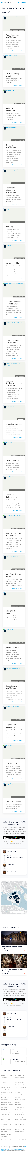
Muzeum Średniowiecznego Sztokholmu (14, 383)
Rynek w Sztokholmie (11, 146)
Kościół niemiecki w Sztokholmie (13, 302)
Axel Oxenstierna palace (13, 575)
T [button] (18, 898)
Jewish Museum (12, 647)
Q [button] (17, 900)
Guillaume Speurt (14, 489)
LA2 (17, 376)
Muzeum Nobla (12, 263)
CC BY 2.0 (22, 335)
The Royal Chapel (13, 801)
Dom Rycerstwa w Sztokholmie (13, 341)
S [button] (14, 899)
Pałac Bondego (12, 460)
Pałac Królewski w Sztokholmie (13, 36)
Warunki (7, 1147)
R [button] (16, 897)
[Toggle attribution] (25, 912)
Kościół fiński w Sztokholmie (12, 687)
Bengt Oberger (15, 528)
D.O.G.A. (16, 296)
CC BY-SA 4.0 (21, 140)
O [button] (14, 897)
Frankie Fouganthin (13, 642)
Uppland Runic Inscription (12, 725)
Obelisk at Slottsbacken (11, 495)
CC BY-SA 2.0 (21, 30)
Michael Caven (16, 335)
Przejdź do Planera (21, 2)
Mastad (15, 258)
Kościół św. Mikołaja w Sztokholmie (11, 189)
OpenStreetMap (15, 912)
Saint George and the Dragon (13, 534)
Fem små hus (11, 763)
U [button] (16, 896)
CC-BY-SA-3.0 (21, 258)
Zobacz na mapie (17, 51)
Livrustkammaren (14, 424)
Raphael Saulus (14, 221)
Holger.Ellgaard (14, 455)
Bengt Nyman (15, 140)
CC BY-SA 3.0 (21, 103)
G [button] (15, 898)
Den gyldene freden (11, 612)
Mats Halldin (14, 569)
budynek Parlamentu (11, 109)
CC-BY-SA (22, 68)
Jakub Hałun (15, 182)
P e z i (16, 103)
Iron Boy (9, 226)
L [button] (9, 898)
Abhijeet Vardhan (14, 30)
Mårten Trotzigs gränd (13, 74)
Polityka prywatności (11, 1149)
